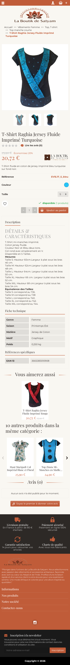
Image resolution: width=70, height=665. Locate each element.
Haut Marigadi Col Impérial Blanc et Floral (20, 468)
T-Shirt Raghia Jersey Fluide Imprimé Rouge (35, 412)
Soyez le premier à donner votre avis (37, 503)
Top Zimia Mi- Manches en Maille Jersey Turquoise (49, 470)
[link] (35, 622)
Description (12, 222)
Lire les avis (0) (33, 145)
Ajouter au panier (56, 210)
